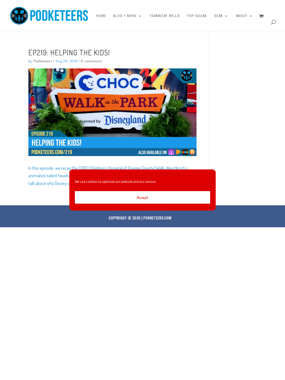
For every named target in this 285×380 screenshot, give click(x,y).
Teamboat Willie (164, 16)
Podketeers (42, 61)
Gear (218, 16)
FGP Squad (197, 16)
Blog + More (125, 16)
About (241, 16)
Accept (142, 197)
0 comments (91, 61)
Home (101, 16)
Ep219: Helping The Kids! (69, 52)
